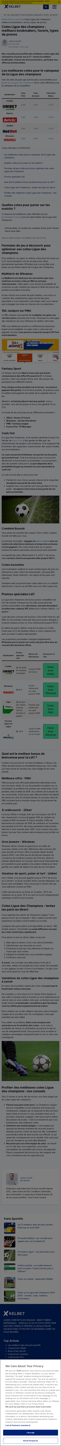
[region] (30, 1402)
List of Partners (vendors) (17, 1425)
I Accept (30, 1432)
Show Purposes (30, 1440)
